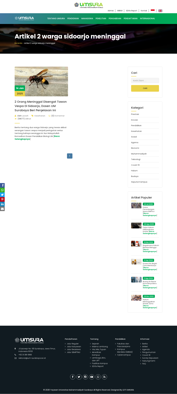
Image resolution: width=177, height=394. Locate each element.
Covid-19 (135, 165)
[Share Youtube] (91, 376)
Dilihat (24, 118)
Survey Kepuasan (150, 358)
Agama (134, 142)
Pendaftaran (130, 18)
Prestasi (135, 114)
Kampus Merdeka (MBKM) (125, 350)
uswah (22, 115)
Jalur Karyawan (74, 346)
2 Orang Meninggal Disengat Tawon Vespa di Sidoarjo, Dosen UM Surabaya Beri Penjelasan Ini (41, 106)
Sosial (134, 136)
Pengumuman (149, 352)
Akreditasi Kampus (96, 353)
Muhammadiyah (139, 153)
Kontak (144, 10)
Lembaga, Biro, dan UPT (99, 359)
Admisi (111, 10)
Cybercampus (124, 355)
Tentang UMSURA (56, 18)
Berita (145, 343)
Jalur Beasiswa (74, 349)
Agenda (146, 349)
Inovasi (134, 119)
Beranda (18, 43)
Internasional (147, 18)
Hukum (134, 170)
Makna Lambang (100, 346)
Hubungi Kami (148, 361)
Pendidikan (73, 18)
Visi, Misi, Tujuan (99, 349)
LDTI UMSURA (128, 390)
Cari (145, 88)
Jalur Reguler (73, 343)
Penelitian (101, 18)
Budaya (134, 176)
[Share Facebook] (72, 376)
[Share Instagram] (85, 376)
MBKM (119, 10)
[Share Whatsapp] (98, 376)
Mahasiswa (87, 18)
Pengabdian (115, 18)
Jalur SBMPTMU (73, 352)
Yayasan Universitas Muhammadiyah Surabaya (71, 390)
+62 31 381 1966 (25, 354)
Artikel (145, 346)
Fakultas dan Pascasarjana (123, 345)
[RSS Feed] (104, 376)
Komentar (58, 115)
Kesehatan (40, 115)
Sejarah (95, 343)
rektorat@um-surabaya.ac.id (32, 358)
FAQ (144, 363)
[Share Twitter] (79, 376)
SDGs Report (131, 10)
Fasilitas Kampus (100, 363)
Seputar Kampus (139, 181)
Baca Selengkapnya (149, 214)
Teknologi (135, 159)
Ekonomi (135, 148)
